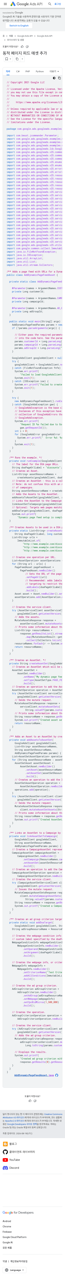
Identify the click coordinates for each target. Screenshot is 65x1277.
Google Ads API (25, 36)
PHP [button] (28, 71)
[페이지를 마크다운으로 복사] (17, 59)
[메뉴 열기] (5, 4)
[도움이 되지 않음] (27, 46)
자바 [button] (8, 71)
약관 (5, 1261)
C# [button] (18, 71)
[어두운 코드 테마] (54, 78)
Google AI (8, 1242)
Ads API (36, 4)
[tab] (8, 71)
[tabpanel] (32, 581)
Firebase (7, 1232)
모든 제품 (7, 1247)
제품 (11, 36)
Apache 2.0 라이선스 (14, 1121)
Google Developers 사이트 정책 (22, 1124)
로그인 (57, 4)
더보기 (53, 71)
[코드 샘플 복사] (59, 78)
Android (7, 1221)
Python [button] (40, 71)
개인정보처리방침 (19, 1261)
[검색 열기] (50, 4)
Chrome (7, 1226)
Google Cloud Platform (14, 1237)
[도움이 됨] (22, 46)
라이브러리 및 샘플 (15, 40)
